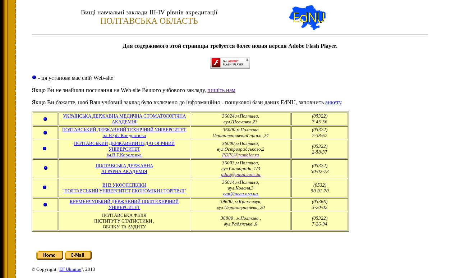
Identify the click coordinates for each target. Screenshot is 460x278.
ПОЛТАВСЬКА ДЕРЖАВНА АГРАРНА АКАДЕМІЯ (124, 168)
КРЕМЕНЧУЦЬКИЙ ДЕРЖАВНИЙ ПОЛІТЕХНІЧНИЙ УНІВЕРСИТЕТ (124, 204)
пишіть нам (221, 90)
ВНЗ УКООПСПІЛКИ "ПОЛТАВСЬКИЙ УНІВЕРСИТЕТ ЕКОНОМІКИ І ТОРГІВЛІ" (124, 187)
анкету (333, 102)
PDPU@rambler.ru (240, 155)
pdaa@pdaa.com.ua (241, 174)
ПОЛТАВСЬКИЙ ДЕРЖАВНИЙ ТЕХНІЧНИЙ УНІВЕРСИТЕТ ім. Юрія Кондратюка (124, 132)
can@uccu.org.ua (240, 193)
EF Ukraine (70, 269)
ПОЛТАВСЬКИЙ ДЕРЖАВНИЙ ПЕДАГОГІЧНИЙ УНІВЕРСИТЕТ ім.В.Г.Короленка (124, 149)
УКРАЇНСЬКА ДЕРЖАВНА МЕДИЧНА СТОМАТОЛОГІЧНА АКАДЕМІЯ (124, 118)
